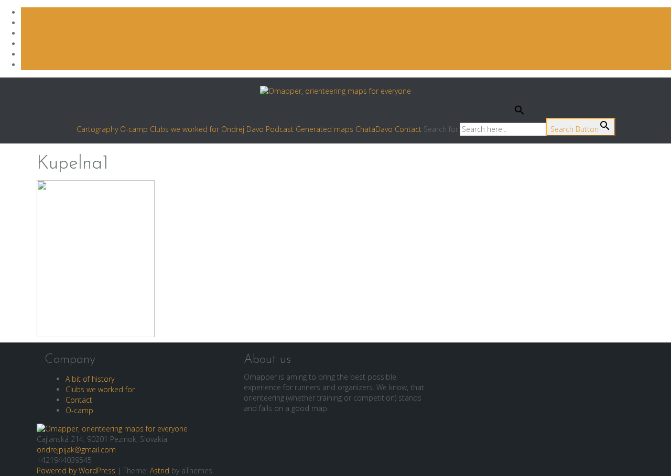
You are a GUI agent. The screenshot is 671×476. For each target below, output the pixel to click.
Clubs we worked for (184, 129)
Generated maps (324, 129)
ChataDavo (374, 129)
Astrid (159, 470)
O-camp (134, 129)
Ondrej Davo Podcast (257, 129)
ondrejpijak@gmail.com (76, 450)
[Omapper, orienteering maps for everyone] (112, 428)
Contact (408, 129)
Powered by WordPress (76, 470)
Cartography (97, 129)
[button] (519, 112)
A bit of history (90, 379)
